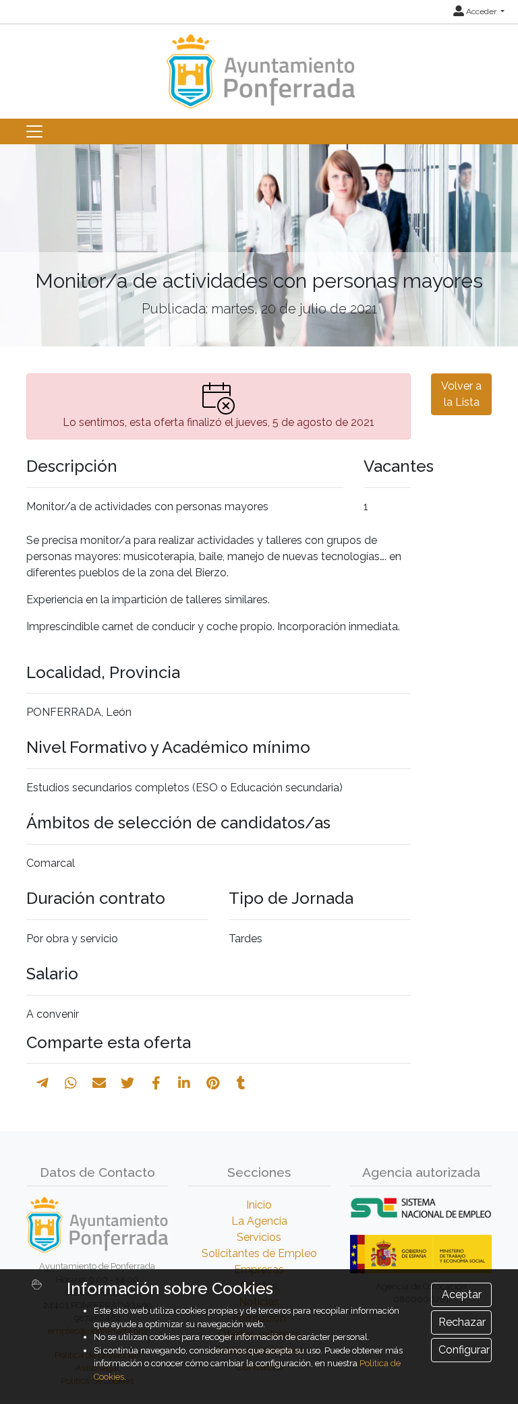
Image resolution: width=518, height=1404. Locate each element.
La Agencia (259, 1221)
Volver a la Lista (461, 393)
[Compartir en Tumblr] (241, 1083)
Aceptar (462, 1294)
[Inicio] (258, 65)
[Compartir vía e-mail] (99, 1083)
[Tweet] (127, 1083)
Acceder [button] (481, 11)
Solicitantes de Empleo (259, 1253)
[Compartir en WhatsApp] (71, 1083)
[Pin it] (212, 1083)
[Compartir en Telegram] (42, 1083)
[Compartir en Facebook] (156, 1083)
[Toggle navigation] (34, 131)
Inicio (259, 1204)
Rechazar (462, 1322)
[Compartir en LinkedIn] (184, 1083)
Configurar (464, 1349)
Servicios (259, 1237)
